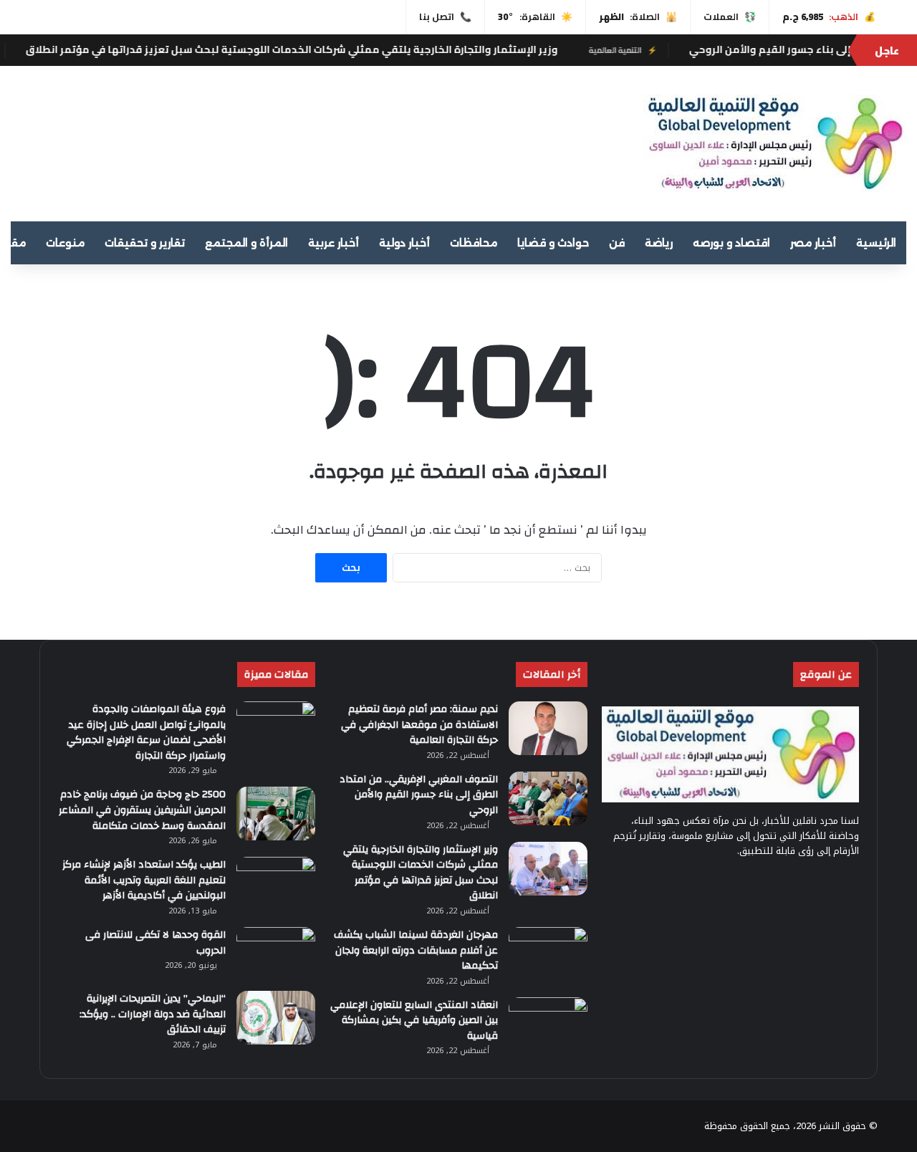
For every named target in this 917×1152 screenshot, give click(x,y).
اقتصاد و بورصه (731, 242)
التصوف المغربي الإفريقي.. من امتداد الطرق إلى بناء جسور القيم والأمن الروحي (419, 795)
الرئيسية (876, 242)
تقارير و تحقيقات (145, 242)
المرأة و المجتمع (246, 242)
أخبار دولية (404, 242)
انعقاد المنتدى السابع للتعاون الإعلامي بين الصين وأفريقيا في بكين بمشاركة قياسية (414, 1020)
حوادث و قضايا (553, 242)
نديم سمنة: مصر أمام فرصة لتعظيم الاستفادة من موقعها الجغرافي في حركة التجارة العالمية (419, 724)
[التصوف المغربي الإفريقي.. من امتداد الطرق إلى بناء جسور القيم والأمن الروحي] (548, 798)
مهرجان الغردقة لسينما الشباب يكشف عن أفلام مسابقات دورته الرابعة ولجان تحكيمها (416, 950)
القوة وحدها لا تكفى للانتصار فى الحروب (155, 943)
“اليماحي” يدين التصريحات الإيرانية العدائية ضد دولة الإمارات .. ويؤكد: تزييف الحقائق (153, 1014)
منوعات (65, 242)
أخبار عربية (333, 242)
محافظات (473, 242)
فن (617, 242)
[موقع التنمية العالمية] (774, 144)
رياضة (659, 242)
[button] (588, 137)
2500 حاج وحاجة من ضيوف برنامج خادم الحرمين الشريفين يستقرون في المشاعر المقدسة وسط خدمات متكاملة (142, 810)
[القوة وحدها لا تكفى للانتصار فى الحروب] (275, 954)
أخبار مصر (813, 242)
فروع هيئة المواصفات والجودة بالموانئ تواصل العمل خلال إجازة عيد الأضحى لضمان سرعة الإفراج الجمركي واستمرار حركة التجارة (146, 732)
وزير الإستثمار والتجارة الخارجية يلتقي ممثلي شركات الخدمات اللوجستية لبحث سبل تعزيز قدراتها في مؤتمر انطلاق (327, 49)
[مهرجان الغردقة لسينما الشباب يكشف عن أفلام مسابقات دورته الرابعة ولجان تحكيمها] (548, 954)
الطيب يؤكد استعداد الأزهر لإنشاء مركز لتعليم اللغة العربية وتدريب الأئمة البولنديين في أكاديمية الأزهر (144, 880)
